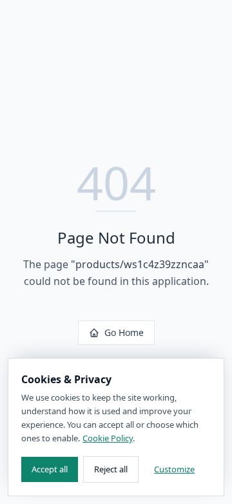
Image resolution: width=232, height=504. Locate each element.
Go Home (124, 332)
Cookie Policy (107, 438)
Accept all (50, 469)
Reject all (111, 469)
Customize (174, 469)
